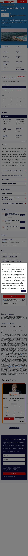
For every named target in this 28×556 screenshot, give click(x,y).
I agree (24, 291)
